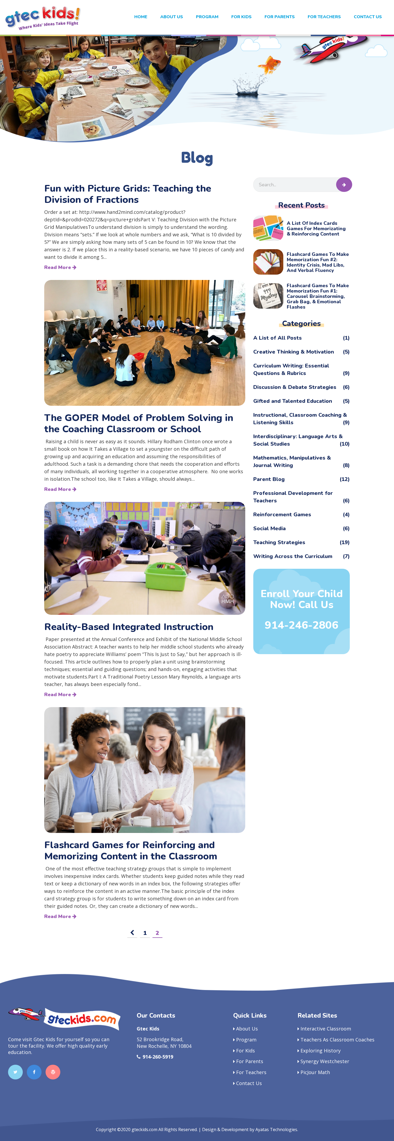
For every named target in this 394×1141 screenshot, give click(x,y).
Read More (58, 267)
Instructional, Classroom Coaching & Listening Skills (301, 418)
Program (207, 17)
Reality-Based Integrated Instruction (128, 627)
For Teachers (324, 17)
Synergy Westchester (324, 1061)
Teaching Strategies (301, 542)
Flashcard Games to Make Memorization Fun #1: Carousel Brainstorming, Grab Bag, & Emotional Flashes (318, 296)
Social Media (301, 528)
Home (140, 17)
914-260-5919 (158, 1056)
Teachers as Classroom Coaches (337, 1039)
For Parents (280, 17)
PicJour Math (315, 1072)
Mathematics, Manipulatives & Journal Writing (301, 461)
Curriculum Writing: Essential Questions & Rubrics (301, 369)
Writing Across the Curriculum (301, 556)
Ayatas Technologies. (276, 1129)
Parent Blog (301, 479)
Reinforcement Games (301, 514)
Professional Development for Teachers (301, 497)
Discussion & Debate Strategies (301, 387)
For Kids (245, 1050)
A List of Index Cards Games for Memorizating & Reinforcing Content (316, 229)
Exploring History (320, 1050)
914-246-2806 (301, 625)
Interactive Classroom (325, 1028)
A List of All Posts (301, 338)
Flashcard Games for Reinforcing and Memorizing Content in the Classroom (130, 851)
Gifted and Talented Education (301, 401)
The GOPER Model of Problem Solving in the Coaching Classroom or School (138, 423)
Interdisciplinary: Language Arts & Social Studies (301, 440)
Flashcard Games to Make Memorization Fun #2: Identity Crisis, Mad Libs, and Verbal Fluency (318, 262)
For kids (241, 17)
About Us (171, 17)
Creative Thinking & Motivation (301, 351)
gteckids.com (144, 1129)
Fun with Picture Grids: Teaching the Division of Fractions (127, 194)
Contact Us (368, 17)
